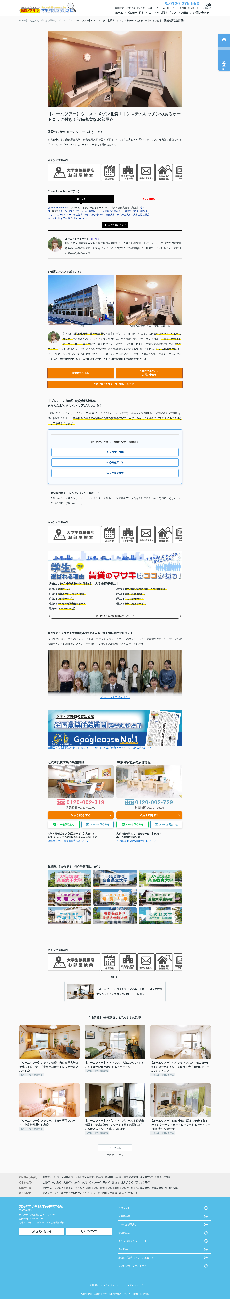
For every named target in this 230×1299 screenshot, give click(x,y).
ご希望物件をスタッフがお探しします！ (115, 384)
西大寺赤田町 (142, 1182)
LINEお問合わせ (66, 824)
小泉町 (97, 1182)
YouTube (149, 198)
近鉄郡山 (103, 1193)
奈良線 (88, 1187)
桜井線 (79, 1187)
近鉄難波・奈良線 (52, 1187)
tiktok (81, 198)
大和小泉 (133, 1193)
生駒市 (90, 1177)
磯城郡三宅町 (164, 1177)
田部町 (107, 1182)
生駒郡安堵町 (147, 1177)
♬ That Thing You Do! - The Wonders (68, 218)
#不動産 (114, 211)
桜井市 (99, 1177)
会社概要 (123, 1249)
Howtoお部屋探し (127, 1224)
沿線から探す (136, 12)
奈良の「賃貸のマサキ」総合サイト (137, 1257)
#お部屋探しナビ (94, 211)
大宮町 (67, 1182)
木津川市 (80, 1177)
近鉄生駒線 (151, 1187)
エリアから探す (158, 12)
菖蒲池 (122, 1193)
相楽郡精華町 (131, 1177)
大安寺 (76, 1182)
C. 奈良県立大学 (115, 473)
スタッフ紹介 (180, 12)
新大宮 (64, 1193)
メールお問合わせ (99, 824)
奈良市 (46, 1177)
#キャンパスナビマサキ (71, 211)
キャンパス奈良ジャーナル (132, 1241)
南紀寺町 (87, 1182)
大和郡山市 (67, 1177)
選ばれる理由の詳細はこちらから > (115, 615)
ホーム (119, 12)
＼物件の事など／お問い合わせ (149, 373)
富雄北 (116, 1182)
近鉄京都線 (114, 1187)
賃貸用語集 (124, 1232)
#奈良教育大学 (107, 214)
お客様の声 (124, 1216)
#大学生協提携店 (141, 214)
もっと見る (115, 1147)
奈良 (56, 1193)
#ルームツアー (63, 214)
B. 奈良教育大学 (115, 462)
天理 (86, 1193)
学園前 (113, 1193)
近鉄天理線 (128, 1187)
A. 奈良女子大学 (115, 452)
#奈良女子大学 (91, 214)
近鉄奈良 (47, 1193)
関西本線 (69, 1187)
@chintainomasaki (58, 207)
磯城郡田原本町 (113, 1177)
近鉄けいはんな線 (168, 1187)
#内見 (136, 211)
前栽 (93, 1193)
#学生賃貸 (77, 214)
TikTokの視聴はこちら (115, 225)
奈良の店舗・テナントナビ (132, 1265)
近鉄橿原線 (100, 1187)
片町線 (139, 1187)
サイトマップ (136, 1285)
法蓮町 (46, 1182)
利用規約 (93, 1285)
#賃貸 (106, 211)
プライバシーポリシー (114, 1285)
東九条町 (57, 1182)
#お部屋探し (125, 211)
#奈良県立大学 (123, 214)
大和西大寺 (76, 1193)
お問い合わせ (201, 12)
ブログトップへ (115, 1155)
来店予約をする (81, 815)
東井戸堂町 (127, 1182)
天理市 (55, 1177)
